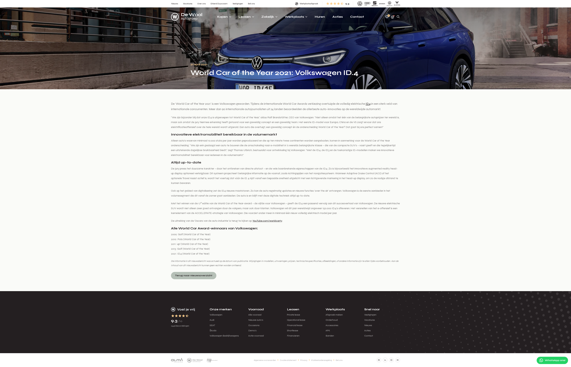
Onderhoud (332, 320)
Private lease (293, 314)
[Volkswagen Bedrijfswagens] (390, 3)
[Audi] (367, 3)
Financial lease (294, 325)
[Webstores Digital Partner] (186, 17)
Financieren (293, 335)
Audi (212, 320)
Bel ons (339, 360)
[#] (379, 360)
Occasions (253, 325)
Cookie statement (288, 360)
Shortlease (292, 330)
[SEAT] (375, 3)
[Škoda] (382, 3)
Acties (367, 330)
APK (328, 330)
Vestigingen (370, 314)
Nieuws (368, 325)
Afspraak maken (334, 314)
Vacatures (369, 320)
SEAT (212, 325)
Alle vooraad (254, 314)
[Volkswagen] (360, 3)
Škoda (213, 330)
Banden (330, 335)
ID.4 (368, 104)
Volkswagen (216, 314)
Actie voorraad (256, 335)
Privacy (303, 360)
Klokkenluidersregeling (321, 360)
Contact (368, 335)
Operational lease (296, 320)
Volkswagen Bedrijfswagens (224, 335)
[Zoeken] (398, 16)
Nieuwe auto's (255, 320)
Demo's (252, 330)
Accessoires (332, 325)
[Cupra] (397, 3)
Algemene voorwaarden (265, 360)
